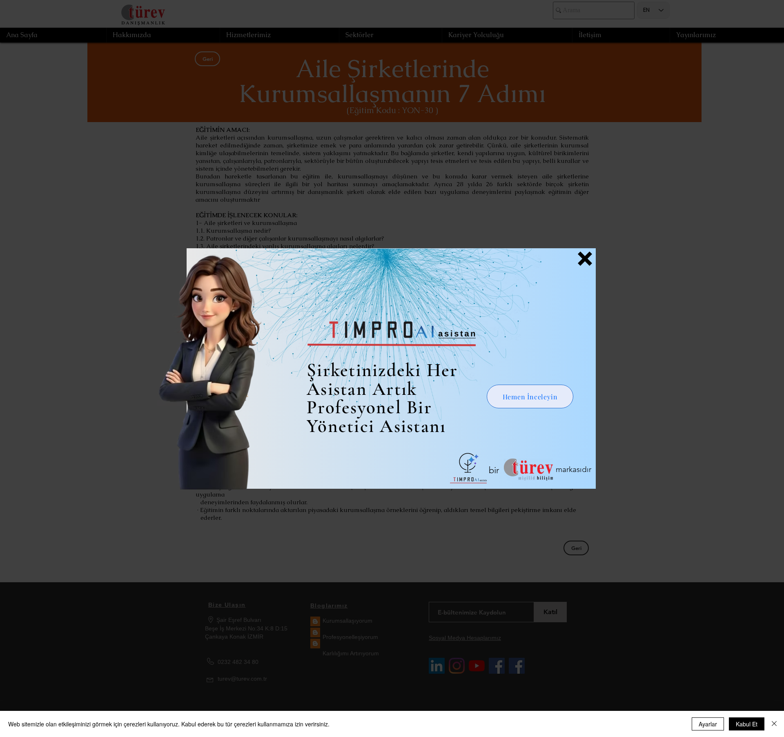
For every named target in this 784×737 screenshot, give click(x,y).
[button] (585, 259)
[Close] (774, 723)
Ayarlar (708, 724)
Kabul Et (746, 724)
